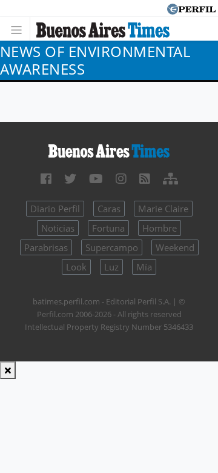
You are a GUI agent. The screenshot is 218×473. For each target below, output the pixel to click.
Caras (109, 209)
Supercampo (111, 247)
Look (76, 267)
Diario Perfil (55, 209)
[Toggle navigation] (20, 28)
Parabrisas (46, 247)
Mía (144, 267)
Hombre (159, 228)
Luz (111, 267)
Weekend (175, 247)
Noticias (57, 228)
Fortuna (108, 228)
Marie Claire (163, 209)
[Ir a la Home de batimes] (109, 149)
